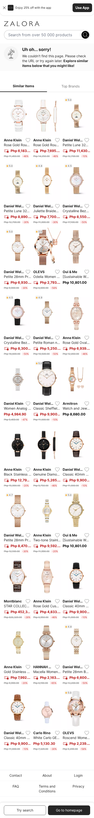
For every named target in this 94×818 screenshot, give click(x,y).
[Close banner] (4, 7)
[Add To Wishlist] (28, 140)
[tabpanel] (47, 424)
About (47, 775)
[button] (47, 7)
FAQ (16, 786)
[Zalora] (47, 23)
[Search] (85, 35)
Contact (15, 775)
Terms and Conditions (47, 788)
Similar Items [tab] (23, 86)
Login (78, 775)
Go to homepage (69, 810)
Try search (25, 810)
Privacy (78, 786)
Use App (82, 8)
